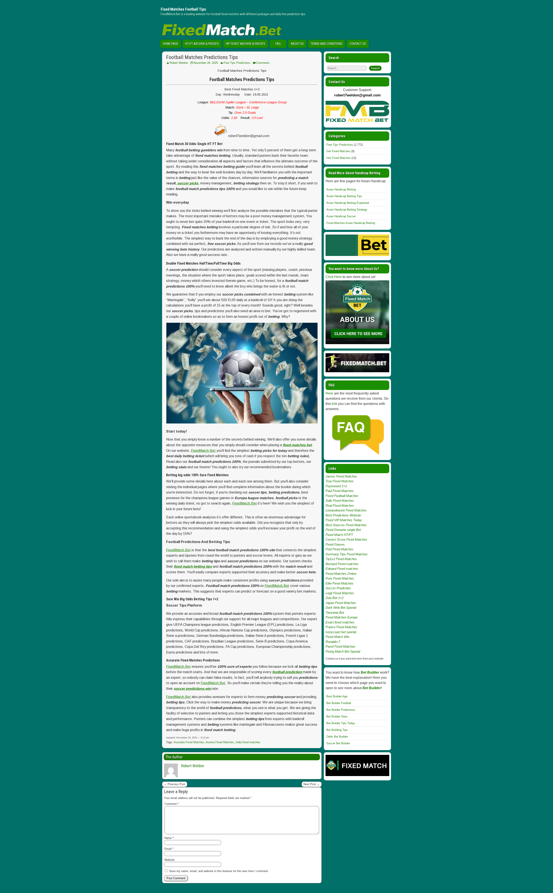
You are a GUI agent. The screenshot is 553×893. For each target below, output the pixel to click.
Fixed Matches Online (341, 573)
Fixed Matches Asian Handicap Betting (350, 223)
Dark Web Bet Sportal (341, 607)
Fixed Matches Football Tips (183, 9)
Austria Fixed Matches (220, 742)
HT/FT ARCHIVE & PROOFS (202, 44)
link (334, 404)
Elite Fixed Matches (339, 583)
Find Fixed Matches (339, 549)
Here (329, 393)
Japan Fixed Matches (341, 603)
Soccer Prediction (338, 588)
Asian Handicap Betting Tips (344, 196)
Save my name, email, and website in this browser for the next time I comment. (219, 871)
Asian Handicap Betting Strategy (346, 209)
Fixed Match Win (337, 637)
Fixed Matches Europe (342, 617)
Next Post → (312, 784)
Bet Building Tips (337, 730)
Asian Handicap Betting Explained (347, 202)
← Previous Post (174, 784)
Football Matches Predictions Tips (202, 57)
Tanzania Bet (335, 612)
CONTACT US (357, 44)
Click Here (334, 277)
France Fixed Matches (341, 627)
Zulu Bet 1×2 (334, 598)
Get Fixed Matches (338, 151)
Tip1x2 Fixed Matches (341, 559)
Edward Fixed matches (342, 568)
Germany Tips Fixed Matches (347, 554)
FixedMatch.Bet (203, 450)
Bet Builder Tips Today (340, 723)
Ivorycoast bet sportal (341, 632)
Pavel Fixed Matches (340, 646)
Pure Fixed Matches (340, 578)
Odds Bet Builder (337, 736)
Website (169, 859)
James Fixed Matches (341, 476)
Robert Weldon (179, 62)
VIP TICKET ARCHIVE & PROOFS (245, 44)
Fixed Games (335, 544)
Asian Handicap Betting (341, 189)
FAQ (278, 44)
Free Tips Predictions (237, 62)
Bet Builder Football (338, 703)
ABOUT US (297, 44)
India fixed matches (248, 742)
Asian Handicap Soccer (341, 216)
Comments (263, 62)
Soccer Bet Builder (338, 743)
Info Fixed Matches (338, 158)
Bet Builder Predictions (340, 709)
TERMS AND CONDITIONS (326, 44)
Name (169, 838)
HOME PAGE (170, 44)
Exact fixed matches (340, 622)
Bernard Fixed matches (342, 564)
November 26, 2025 (206, 62)
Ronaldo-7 (333, 642)
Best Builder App (336, 696)
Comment (172, 803)
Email (168, 848)
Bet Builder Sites (337, 716)
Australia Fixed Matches (189, 742)
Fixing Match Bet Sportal (343, 651)
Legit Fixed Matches (340, 593)
